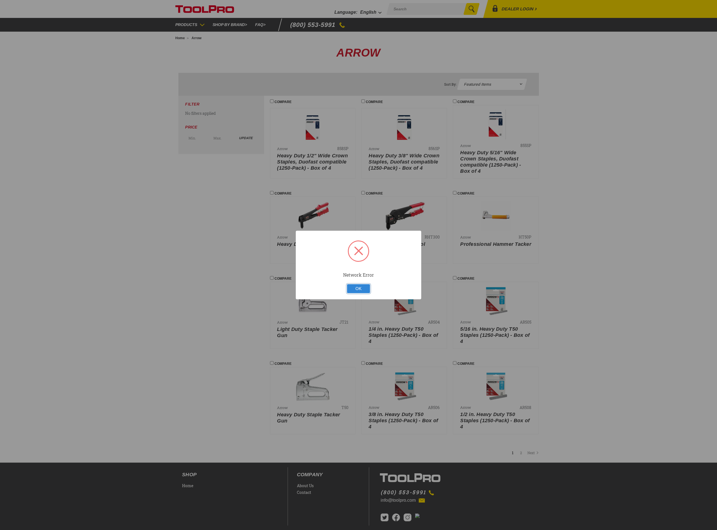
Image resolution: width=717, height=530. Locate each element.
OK (358, 288)
